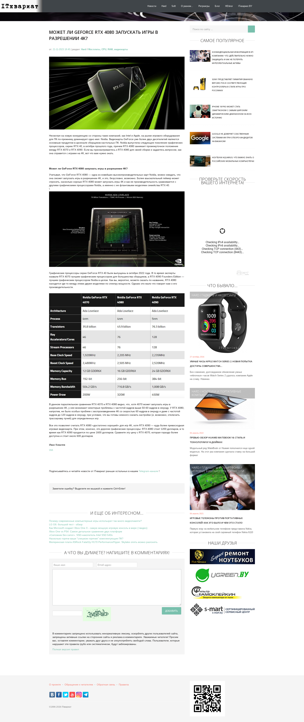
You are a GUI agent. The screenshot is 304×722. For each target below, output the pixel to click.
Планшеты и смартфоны (221, 468)
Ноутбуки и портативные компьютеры (216, 393)
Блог (217, 6)
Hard (164, 6)
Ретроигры (204, 6)
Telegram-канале (148, 471)
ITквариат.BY (245, 6)
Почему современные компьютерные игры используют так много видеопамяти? (95, 521)
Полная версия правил (65, 649)
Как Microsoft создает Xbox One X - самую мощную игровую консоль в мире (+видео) (98, 528)
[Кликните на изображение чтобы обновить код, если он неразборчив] (97, 614)
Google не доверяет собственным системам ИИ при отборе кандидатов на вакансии (232, 137)
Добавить (171, 610)
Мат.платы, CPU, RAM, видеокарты (108, 49)
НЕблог (229, 6)
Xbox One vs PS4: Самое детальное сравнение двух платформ (85, 531)
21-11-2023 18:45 (62, 49)
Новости (151, 6)
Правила (124, 684)
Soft (174, 6)
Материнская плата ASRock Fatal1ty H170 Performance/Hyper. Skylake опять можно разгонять (103, 542)
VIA (51, 450)
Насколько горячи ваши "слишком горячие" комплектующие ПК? (86, 538)
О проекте (55, 684)
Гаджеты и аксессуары (219, 295)
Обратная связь (106, 684)
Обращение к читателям (79, 684)
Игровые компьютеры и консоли (218, 471)
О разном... (187, 6)
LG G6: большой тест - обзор (66, 524)
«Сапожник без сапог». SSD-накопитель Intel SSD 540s (81, 535)
